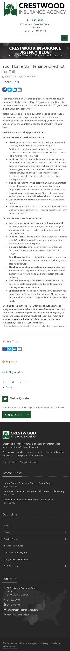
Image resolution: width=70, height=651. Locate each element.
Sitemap (33, 462)
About (14, 462)
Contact (23, 462)
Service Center (11, 539)
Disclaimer (56, 643)
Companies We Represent (17, 559)
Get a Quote (13, 415)
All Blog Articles (14, 372)
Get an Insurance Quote (16, 552)
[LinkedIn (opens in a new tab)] (15, 89)
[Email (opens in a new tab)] (20, 89)
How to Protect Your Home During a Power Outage (28, 485)
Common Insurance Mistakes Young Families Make (29, 501)
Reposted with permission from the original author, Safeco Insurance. (36, 326)
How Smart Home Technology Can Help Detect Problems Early (34, 493)
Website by (10, 646)
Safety (9, 387)
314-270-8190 (13, 604)
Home (5, 462)
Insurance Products (13, 545)
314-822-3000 (13, 599)
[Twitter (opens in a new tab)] (9, 89)
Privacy (44, 643)
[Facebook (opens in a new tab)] (4, 89)
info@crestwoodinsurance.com (22, 609)
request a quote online (38, 452)
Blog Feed (11, 361)
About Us (8, 525)
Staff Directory (11, 566)
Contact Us (9, 532)
